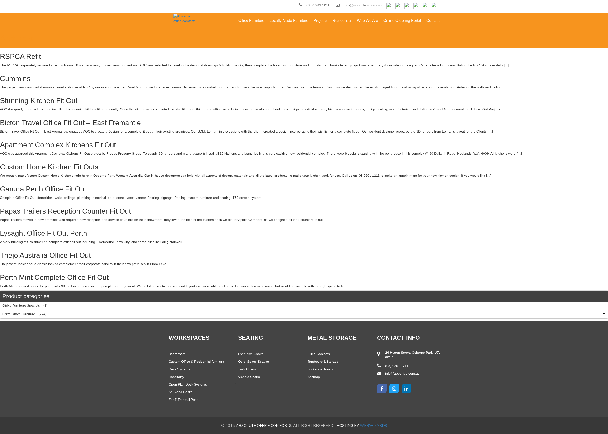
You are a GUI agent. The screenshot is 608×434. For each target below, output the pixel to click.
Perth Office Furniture (18, 314)
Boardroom (177, 354)
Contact (432, 21)
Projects (320, 21)
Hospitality (176, 377)
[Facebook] (389, 6)
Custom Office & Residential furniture (196, 361)
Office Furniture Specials (21, 305)
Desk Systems (179, 369)
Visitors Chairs (249, 377)
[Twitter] (394, 388)
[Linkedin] (406, 388)
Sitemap (314, 377)
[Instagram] (398, 6)
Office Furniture (251, 21)
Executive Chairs (250, 354)
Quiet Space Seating (253, 361)
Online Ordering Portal (402, 21)
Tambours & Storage (323, 361)
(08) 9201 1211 (317, 5)
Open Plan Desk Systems (188, 384)
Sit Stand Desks (180, 392)
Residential (342, 21)
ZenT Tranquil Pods (183, 399)
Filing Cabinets (319, 354)
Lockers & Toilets (320, 369)
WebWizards (373, 425)
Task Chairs (247, 369)
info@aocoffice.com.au (362, 5)
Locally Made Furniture (289, 21)
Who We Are (367, 21)
